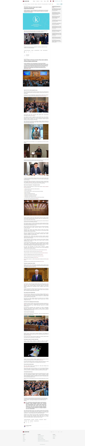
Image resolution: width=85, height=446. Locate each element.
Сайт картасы (54, 435)
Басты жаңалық (45, 50)
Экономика (36, 419)
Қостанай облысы (36, 50)
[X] (32, 52)
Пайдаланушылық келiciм (41, 435)
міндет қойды (29, 68)
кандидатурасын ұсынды (42, 95)
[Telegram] (28, 52)
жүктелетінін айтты (30, 265)
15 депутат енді (36, 257)
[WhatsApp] (26, 52)
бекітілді (46, 249)
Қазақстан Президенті (27, 50)
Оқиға (23, 435)
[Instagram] (24, 52)
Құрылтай (32, 419)
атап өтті (44, 288)
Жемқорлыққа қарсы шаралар (41, 439)
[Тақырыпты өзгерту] (51, 1)
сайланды (37, 198)
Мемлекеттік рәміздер (40, 438)
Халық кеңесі (41, 419)
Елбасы (32, 50)
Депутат (45, 419)
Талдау (24, 438)
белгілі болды (40, 251)
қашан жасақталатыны (27, 366)
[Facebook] (30, 52)
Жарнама (54, 438)
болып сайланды (32, 115)
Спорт (41, 50)
